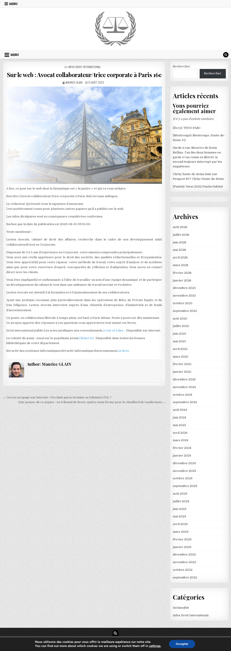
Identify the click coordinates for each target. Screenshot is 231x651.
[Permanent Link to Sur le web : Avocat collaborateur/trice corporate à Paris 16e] (84, 135)
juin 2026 (179, 242)
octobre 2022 (182, 569)
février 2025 (182, 364)
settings (155, 646)
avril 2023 (180, 524)
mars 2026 (180, 265)
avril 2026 (180, 257)
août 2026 (180, 227)
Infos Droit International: (84, 67)
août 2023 (180, 493)
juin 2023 (179, 509)
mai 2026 (179, 249)
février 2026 (182, 272)
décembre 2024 (184, 379)
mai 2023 (179, 516)
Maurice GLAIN (74, 82)
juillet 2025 (181, 326)
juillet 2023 (181, 501)
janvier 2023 (182, 547)
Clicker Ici (86, 338)
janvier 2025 (182, 371)
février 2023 (182, 539)
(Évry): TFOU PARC (187, 128)
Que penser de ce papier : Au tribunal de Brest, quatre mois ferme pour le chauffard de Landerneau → (92, 402)
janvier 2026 (182, 280)
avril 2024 (180, 432)
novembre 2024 (184, 387)
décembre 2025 (184, 288)
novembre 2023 (184, 471)
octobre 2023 (182, 478)
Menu (13, 4)
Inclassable (181, 607)
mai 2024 (179, 425)
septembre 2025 (185, 311)
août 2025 (180, 318)
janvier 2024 (182, 455)
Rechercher (181, 66)
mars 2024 (180, 440)
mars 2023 (180, 531)
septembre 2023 (185, 486)
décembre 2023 (184, 463)
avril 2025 (180, 349)
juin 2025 (179, 333)
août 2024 (180, 409)
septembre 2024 (185, 402)
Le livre (124, 350)
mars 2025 (180, 356)
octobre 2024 (182, 394)
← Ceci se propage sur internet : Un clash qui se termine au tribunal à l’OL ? (57, 397)
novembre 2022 (184, 562)
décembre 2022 (184, 554)
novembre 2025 (184, 295)
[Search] (226, 54)
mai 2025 (179, 341)
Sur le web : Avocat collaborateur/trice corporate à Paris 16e (84, 75)
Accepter (182, 644)
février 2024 (182, 448)
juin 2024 (179, 417)
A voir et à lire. (114, 330)
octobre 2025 (182, 303)
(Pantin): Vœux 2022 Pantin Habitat (198, 186)
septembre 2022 (185, 577)
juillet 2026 (181, 234)
